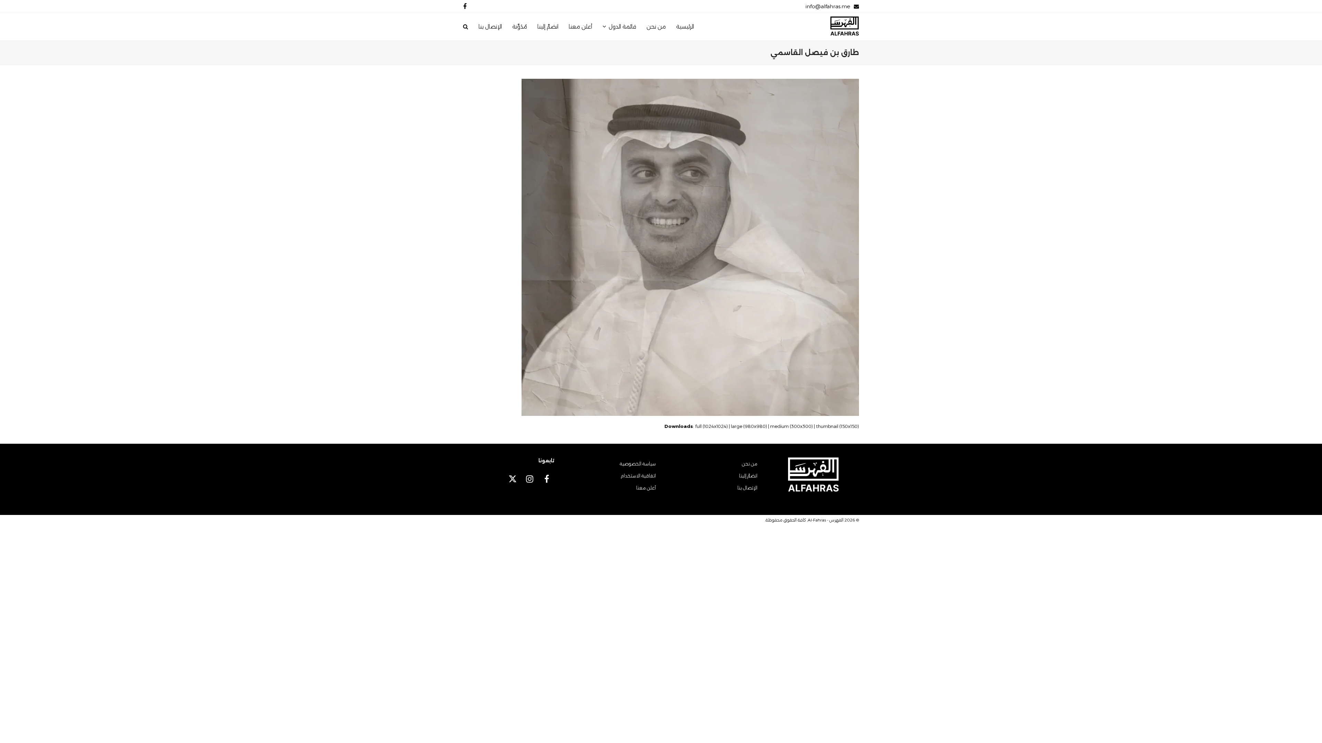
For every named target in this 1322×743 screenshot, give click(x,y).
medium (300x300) (791, 426)
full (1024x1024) (711, 426)
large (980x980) (749, 426)
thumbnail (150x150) (837, 426)
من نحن (749, 463)
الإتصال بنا (747, 488)
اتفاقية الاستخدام (638, 475)
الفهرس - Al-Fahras (825, 520)
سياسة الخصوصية (638, 463)
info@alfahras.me (827, 6)
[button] (465, 26)
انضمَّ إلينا (748, 475)
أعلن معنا (646, 488)
